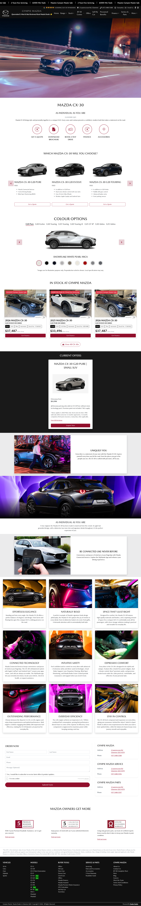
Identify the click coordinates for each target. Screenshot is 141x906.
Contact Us (117, 869)
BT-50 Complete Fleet (120, 871)
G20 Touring (51, 224)
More (134, 13)
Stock (70, 13)
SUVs (4, 866)
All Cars (60, 869)
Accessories (90, 871)
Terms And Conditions (120, 883)
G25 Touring (63, 224)
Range (62, 13)
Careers (115, 878)
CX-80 (33, 883)
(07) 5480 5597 (116, 792)
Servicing (89, 866)
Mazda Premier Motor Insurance (69, 885)
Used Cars (61, 876)
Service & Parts (124, 13)
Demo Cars (62, 873)
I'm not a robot (14, 779)
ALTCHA (86, 778)
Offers (88, 13)
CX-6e (33, 876)
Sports (5, 876)
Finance (115, 13)
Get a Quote (32, 204)
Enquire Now (70, 425)
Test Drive (61, 892)
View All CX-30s (72, 344)
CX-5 (32, 873)
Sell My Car (95, 13)
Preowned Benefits (104, 13)
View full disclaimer (56, 420)
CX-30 (33, 869)
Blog (114, 876)
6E (31, 887)
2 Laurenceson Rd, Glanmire (88, 8)
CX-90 (33, 885)
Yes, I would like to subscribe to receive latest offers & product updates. (30, 774)
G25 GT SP (89, 224)
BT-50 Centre (79, 13)
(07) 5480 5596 (116, 774)
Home (56, 13)
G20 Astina (100, 224)
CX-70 (33, 880)
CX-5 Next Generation (38, 871)
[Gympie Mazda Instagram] (138, 8)
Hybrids (5, 873)
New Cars (61, 871)
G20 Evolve (40, 224)
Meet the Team (118, 880)
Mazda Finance (63, 880)
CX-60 (33, 878)
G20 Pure (30, 224)
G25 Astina (110, 224)
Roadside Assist (91, 876)
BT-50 (32, 889)
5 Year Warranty (91, 873)
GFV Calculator (63, 887)
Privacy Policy (117, 885)
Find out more (9, 837)
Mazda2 (33, 894)
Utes (4, 869)
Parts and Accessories (93, 869)
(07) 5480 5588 (107, 8)
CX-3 (32, 866)
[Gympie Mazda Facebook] (135, 8)
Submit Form (47, 785)
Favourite (38, 317)
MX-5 (32, 892)
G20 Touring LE (76, 224)
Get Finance (25, 335)
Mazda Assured (63, 883)
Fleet (115, 873)
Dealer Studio (134, 904)
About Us (116, 866)
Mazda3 (33, 896)
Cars (4, 871)
